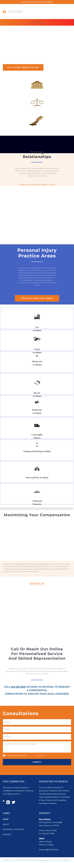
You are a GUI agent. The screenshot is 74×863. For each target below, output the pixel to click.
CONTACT (7, 834)
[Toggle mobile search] (70, 7)
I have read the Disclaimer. (16, 755)
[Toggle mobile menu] (73, 7)
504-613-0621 (18, 686)
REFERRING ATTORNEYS (13, 829)
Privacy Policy (41, 755)
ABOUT (6, 824)
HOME (6, 819)
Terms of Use (55, 860)
